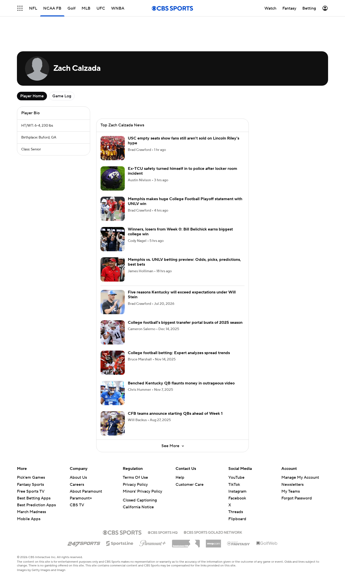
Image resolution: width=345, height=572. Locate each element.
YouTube (236, 477)
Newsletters (292, 484)
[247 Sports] (83, 542)
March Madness (31, 511)
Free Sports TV (30, 491)
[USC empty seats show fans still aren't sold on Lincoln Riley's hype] (113, 148)
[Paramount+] (152, 542)
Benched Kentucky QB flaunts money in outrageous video (181, 383)
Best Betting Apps (34, 498)
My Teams (290, 491)
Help (180, 477)
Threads (235, 511)
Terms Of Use (135, 477)
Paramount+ (81, 498)
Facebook (237, 498)
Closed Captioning (140, 500)
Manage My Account (300, 477)
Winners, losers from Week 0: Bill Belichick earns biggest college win (180, 232)
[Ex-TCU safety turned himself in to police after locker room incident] (113, 178)
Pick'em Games (31, 477)
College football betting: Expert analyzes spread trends (179, 352)
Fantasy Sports (30, 484)
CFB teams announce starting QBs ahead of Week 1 (175, 413)
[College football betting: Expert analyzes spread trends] (113, 363)
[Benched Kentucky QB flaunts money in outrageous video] (113, 393)
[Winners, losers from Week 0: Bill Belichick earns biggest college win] (113, 239)
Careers (77, 484)
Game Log (61, 96)
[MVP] (213, 541)
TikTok (234, 484)
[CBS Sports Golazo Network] (213, 531)
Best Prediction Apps (36, 505)
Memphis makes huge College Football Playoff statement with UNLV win (185, 201)
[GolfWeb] (267, 543)
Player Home (32, 96)
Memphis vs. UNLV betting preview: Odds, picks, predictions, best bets (184, 262)
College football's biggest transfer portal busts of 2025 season (185, 322)
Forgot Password (296, 498)
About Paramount (86, 491)
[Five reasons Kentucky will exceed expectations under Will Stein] (113, 302)
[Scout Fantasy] (238, 543)
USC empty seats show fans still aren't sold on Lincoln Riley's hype (183, 141)
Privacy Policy (135, 484)
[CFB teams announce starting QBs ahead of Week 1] (113, 423)
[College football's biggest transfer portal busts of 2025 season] (113, 332)
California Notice (138, 507)
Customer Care (190, 484)
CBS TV (77, 505)
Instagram (237, 491)
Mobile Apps (28, 518)
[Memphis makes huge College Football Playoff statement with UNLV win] (113, 209)
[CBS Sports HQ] (163, 532)
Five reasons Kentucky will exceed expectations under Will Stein (182, 295)
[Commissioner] (186, 541)
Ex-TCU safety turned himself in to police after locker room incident (182, 171)
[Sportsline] (119, 542)
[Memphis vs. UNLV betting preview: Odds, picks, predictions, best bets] (113, 269)
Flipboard (237, 518)
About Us (78, 477)
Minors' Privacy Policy (142, 491)
